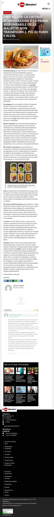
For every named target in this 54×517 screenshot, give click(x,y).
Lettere (7, 495)
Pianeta (7, 487)
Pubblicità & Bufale (11, 481)
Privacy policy (9, 457)
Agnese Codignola (8, 39)
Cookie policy (9, 460)
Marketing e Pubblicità (8, 448)
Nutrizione (8, 484)
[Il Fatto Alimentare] (27, 4)
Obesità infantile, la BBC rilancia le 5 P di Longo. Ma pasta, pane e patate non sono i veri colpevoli (9, 398)
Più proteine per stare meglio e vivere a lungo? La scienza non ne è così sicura (9, 378)
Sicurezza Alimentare (8, 472)
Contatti (7, 454)
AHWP (19, 249)
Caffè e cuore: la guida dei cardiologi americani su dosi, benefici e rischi (32, 398)
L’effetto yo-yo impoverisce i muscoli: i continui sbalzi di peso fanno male (21, 378)
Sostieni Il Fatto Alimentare (10, 464)
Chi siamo (8, 451)
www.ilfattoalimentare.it (11, 426)
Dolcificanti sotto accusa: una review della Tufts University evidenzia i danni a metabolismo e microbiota (21, 398)
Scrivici (8, 422)
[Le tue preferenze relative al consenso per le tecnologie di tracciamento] (2, 2)
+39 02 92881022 (11, 420)
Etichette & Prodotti (8, 477)
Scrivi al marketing (11, 433)
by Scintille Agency (7, 514)
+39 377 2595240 (11, 435)
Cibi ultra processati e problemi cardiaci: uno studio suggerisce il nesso (32, 379)
